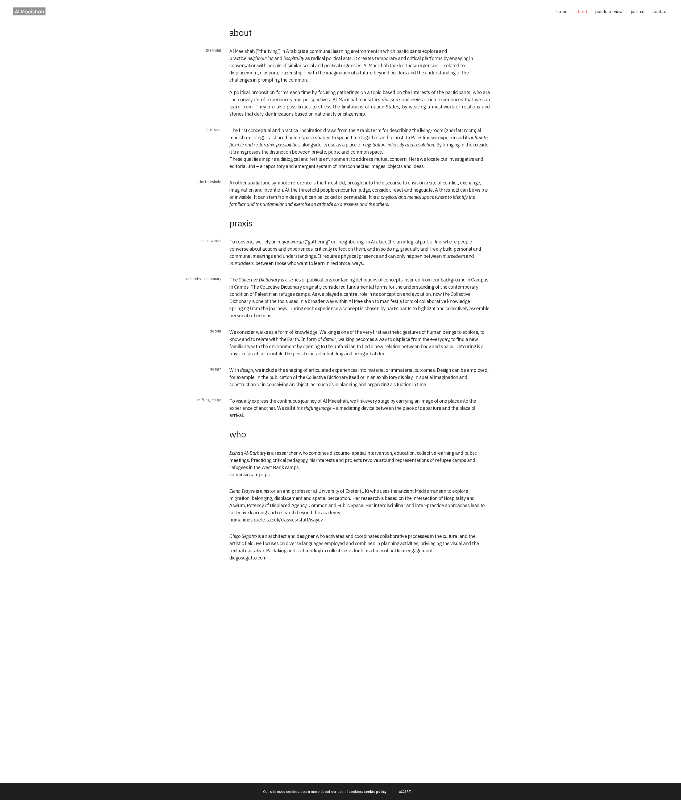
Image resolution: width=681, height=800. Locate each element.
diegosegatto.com (247, 558)
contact (660, 11)
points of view (608, 11)
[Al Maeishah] (29, 11)
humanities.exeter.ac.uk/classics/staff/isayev (276, 520)
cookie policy (375, 791)
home (561, 11)
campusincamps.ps (249, 474)
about (581, 11)
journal (638, 11)
